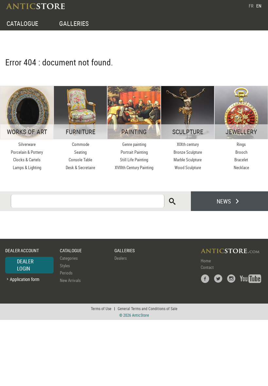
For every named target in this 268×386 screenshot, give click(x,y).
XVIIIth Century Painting (134, 167)
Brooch (241, 152)
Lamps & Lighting (27, 167)
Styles (65, 266)
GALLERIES (74, 23)
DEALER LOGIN (25, 265)
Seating (80, 152)
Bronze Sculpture (188, 152)
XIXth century (188, 144)
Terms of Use (101, 308)
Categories (69, 258)
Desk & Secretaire (80, 167)
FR (251, 6)
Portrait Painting (134, 152)
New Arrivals (70, 280)
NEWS (224, 201)
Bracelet (241, 160)
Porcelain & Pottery (27, 152)
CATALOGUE (22, 23)
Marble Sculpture (188, 160)
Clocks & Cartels (27, 160)
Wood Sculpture (188, 167)
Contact (207, 267)
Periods (66, 273)
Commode (80, 144)
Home (206, 261)
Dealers (120, 258)
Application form (25, 279)
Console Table (80, 160)
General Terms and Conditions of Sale (147, 308)
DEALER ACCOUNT (22, 250)
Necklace (241, 167)
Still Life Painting (134, 160)
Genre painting (134, 144)
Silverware (27, 144)
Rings (241, 144)
